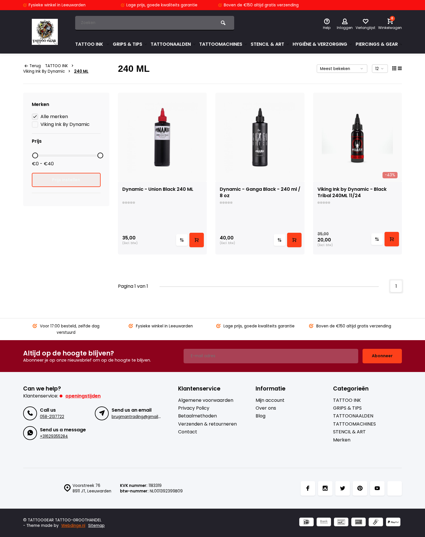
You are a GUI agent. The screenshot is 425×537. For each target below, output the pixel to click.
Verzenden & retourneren (207, 424)
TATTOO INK (89, 44)
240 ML (81, 71)
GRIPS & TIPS (127, 44)
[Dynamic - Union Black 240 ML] (162, 137)
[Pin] (358, 523)
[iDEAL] (306, 523)
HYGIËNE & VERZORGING (320, 44)
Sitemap (96, 525)
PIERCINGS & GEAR (377, 44)
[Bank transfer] (324, 523)
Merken (341, 440)
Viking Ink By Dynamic (44, 71)
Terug (35, 66)
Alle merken (54, 116)
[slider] (35, 155)
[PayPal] (393, 523)
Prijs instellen (66, 180)
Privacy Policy (193, 408)
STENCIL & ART (267, 44)
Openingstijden (83, 396)
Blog (260, 416)
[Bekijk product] (196, 240)
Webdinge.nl (73, 525)
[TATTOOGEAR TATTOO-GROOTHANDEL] (44, 32)
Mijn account (270, 400)
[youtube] (377, 488)
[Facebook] (308, 488)
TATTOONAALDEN (171, 44)
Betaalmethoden (197, 416)
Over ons (266, 408)
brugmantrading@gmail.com (140, 416)
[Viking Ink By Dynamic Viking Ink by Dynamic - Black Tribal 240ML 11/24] (357, 137)
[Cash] (376, 523)
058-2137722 (52, 416)
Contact (187, 432)
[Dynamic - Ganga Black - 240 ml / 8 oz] (259, 137)
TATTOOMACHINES (220, 44)
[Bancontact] (341, 523)
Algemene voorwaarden (205, 400)
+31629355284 (54, 436)
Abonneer (382, 356)
